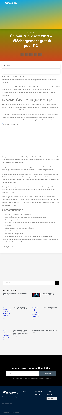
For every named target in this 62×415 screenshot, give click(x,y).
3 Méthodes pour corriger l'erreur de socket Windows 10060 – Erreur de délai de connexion (20, 332)
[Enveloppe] (53, 3)
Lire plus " (5, 296)
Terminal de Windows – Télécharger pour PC (44, 330)
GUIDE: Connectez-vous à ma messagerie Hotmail (49, 308)
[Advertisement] (31, 18)
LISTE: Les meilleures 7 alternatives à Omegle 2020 (20, 308)
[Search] (57, 283)
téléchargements (31, 32)
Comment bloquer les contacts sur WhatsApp (48, 294)
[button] (44, 3)
